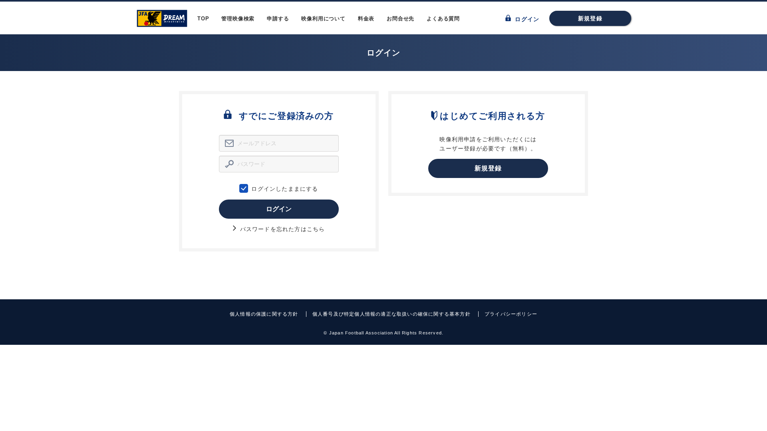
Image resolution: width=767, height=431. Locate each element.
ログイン (526, 19)
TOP (203, 19)
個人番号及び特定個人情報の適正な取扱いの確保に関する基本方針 (391, 314)
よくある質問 (443, 19)
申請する (278, 19)
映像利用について (323, 19)
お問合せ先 (400, 19)
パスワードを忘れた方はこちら (281, 229)
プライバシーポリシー (511, 314)
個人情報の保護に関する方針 (264, 314)
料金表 (366, 19)
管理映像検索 (237, 19)
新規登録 (590, 18)
